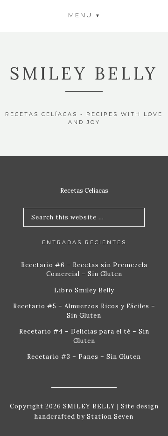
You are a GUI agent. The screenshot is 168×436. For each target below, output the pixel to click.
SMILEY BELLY (84, 73)
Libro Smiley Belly (84, 290)
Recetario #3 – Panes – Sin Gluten (84, 357)
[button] (84, 15)
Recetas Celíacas (84, 191)
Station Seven (109, 417)
